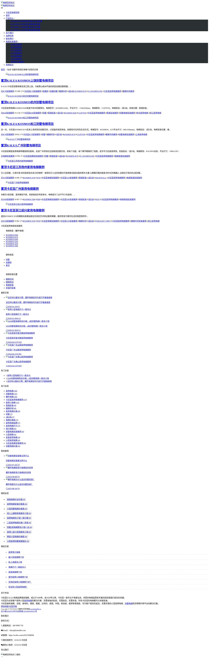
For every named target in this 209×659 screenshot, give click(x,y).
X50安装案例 (16, 53)
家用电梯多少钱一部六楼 (19, 518)
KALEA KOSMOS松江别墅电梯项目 (27, 123)
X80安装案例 (16, 56)
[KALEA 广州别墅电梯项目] (18, 139)
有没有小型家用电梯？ (18, 587)
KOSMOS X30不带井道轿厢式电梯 (25, 30)
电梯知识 (10, 65)
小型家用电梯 (13, 440)
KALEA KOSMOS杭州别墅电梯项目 (27, 102)
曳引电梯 (11, 429)
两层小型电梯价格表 (17, 537)
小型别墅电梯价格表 (17, 509)
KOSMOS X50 (29, 178)
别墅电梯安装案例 (127, 113)
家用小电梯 (12, 403)
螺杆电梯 (11, 397)
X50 (38, 178)
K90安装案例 (16, 44)
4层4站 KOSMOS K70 (77, 91)
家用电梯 (11, 391)
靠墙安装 (52, 113)
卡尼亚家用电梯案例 (112, 91)
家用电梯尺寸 (13, 426)
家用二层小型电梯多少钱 (19, 532)
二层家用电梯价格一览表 (19, 523)
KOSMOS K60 (70, 113)
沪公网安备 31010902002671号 (26, 611)
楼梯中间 (63, 91)
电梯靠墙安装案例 (122, 156)
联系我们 (10, 39)
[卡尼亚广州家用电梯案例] (17, 183)
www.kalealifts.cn (35, 609)
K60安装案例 (16, 47)
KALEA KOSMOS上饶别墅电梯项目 (27, 80)
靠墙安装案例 (112, 113)
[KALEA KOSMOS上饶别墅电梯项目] (22, 74)
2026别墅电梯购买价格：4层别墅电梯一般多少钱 (28, 378)
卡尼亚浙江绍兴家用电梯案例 (23, 210)
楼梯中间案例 (128, 91)
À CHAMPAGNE (87, 156)
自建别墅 (54, 91)
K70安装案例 (16, 50)
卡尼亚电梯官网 (12, 12)
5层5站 (59, 134)
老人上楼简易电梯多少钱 (19, 513)
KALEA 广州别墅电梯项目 (21, 145)
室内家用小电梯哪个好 (18, 577)
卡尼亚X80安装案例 (68, 199)
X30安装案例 (16, 59)
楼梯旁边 (10, 282)
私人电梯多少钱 (15, 562)
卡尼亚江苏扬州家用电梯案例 (23, 167)
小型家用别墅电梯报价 (18, 541)
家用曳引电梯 (14, 552)
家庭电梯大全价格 (16, 499)
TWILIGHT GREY (103, 221)
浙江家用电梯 (155, 113)
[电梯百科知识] (8, 3)
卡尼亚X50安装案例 (68, 178)
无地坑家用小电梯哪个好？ (20, 582)
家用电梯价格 (13, 411)
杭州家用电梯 (142, 113)
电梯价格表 (12, 420)
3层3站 (60, 113)
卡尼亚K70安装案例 (32, 91)
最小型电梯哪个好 (16, 557)
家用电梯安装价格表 (17, 504)
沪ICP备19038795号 (8, 611)
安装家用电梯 (13, 437)
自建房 (45, 91)
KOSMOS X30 (12, 242)
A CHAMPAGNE (95, 91)
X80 (38, 199)
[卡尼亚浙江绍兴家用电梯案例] (19, 204)
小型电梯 (11, 434)
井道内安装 (10, 288)
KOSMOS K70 (69, 134)
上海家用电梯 (141, 134)
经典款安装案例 (17, 62)
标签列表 (13, 606)
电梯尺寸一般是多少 (17, 567)
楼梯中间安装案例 (138, 221)
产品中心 (10, 18)
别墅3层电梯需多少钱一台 (19, 527)
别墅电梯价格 (13, 446)
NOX (97, 199)
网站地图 (5, 606)
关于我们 (10, 33)
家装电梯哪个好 (15, 572)
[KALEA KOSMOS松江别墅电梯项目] (22, 118)
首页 (8, 15)
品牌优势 (10, 36)
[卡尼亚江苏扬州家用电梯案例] (19, 161)
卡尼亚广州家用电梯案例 (20, 188)
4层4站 (62, 156)
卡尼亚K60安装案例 (32, 113)
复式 (8, 265)
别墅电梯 (11, 394)
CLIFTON (82, 113)
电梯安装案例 (11, 42)
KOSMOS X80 (29, 199)
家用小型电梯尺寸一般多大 (18, 375)
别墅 (44, 113)
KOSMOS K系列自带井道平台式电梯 (26, 21)
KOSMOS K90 (12, 239)
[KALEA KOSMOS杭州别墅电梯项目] (22, 96)
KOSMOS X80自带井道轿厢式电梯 (25, 24)
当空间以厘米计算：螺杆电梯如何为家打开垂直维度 (29, 381)
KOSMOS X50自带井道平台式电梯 (25, 27)
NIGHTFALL (100, 178)
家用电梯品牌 (13, 423)
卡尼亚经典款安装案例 (33, 156)
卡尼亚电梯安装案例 (50, 178)
